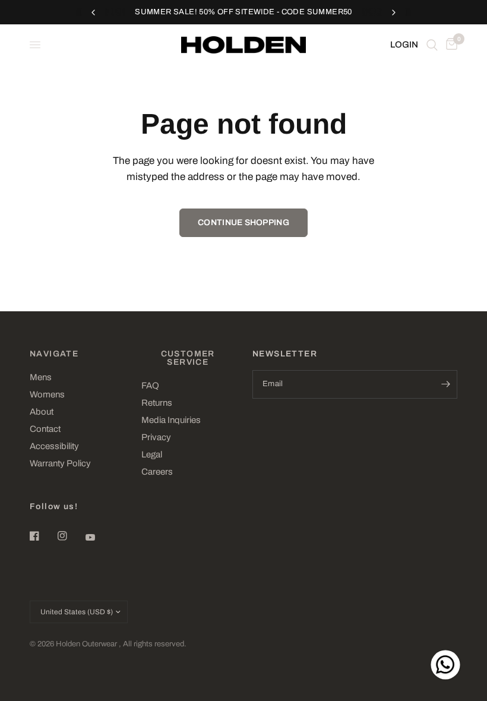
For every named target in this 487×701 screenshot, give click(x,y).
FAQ (150, 385)
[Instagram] (71, 536)
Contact (45, 429)
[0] (449, 44)
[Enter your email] (445, 384)
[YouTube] (99, 537)
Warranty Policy (60, 463)
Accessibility (54, 446)
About (41, 411)
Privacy (156, 437)
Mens (41, 377)
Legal (151, 454)
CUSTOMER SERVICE (188, 358)
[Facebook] (43, 536)
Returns (156, 403)
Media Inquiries (171, 420)
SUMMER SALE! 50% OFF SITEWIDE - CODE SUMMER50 (243, 12)
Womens (47, 394)
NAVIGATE (54, 354)
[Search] (432, 44)
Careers (157, 471)
